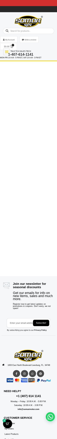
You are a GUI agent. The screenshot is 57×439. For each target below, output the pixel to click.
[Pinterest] (40, 373)
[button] (50, 416)
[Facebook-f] (16, 373)
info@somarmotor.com (28, 409)
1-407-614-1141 (20, 54)
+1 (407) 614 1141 (28, 396)
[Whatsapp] (32, 373)
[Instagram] (24, 373)
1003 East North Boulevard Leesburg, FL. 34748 (29, 365)
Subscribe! (41, 323)
